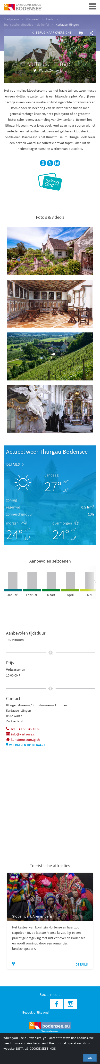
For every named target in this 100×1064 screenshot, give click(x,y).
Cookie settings (43, 1048)
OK (90, 1058)
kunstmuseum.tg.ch (25, 739)
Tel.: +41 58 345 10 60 (25, 729)
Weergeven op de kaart (27, 745)
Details (13, 464)
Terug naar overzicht (53, 32)
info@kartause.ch (23, 734)
